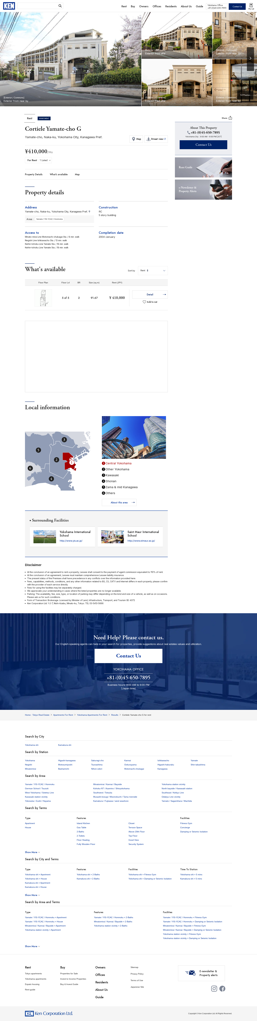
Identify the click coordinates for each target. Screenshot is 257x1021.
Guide (99, 997)
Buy (62, 967)
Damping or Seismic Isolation (194, 831)
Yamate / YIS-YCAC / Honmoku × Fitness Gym (185, 917)
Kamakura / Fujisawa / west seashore (110, 801)
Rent (28, 967)
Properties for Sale (69, 973)
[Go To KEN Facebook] (222, 990)
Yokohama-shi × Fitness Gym (142, 874)
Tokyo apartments (33, 973)
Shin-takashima (198, 764)
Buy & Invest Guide (69, 984)
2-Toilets (81, 836)
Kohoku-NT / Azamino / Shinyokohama (111, 788)
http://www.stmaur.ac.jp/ (141, 540)
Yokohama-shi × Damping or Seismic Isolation (150, 878)
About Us (101, 990)
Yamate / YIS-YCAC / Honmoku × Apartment (45, 917)
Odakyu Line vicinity (171, 797)
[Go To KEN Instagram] (214, 990)
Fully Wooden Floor (86, 844)
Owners (100, 967)
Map (77, 174)
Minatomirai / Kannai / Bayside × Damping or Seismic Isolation (192, 930)
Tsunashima (96, 764)
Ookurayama (130, 764)
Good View (133, 840)
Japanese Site (137, 987)
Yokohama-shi (31, 745)
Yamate (194, 760)
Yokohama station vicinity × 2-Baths (110, 926)
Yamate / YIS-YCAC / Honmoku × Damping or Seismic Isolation (192, 921)
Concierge (185, 827)
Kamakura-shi (64, 745)
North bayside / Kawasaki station (177, 788)
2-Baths (80, 831)
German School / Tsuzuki (36, 788)
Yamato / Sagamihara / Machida (177, 801)
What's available (59, 174)
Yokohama (30, 760)
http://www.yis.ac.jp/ (71, 540)
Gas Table (81, 827)
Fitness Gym (186, 823)
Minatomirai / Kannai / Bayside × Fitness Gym (184, 926)
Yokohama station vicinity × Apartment (43, 930)
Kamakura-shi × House (36, 887)
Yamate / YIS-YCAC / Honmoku (39, 784)
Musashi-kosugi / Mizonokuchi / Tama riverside (115, 797)
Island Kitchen (83, 823)
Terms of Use (137, 980)
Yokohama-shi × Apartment (37, 874)
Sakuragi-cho (97, 760)
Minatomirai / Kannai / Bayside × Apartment (45, 926)
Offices (100, 975)
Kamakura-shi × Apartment (37, 883)
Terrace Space (135, 827)
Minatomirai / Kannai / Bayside (107, 784)
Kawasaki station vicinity (36, 797)
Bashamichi (63, 769)
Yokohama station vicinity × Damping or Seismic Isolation (189, 938)
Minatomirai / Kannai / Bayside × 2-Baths (113, 921)
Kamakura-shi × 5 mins (191, 878)
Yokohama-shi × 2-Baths (88, 874)
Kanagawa (162, 769)
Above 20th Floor (136, 831)
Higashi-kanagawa (67, 760)
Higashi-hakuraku (166, 764)
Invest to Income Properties (73, 979)
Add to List (152, 301)
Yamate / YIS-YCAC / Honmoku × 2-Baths (113, 917)
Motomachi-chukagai (134, 769)
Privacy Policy (137, 974)
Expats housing (32, 984)
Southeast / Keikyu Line (173, 792)
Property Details (33, 174)
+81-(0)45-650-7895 (128, 677)
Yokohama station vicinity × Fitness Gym (182, 934)
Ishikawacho (163, 760)
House (28, 827)
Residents (101, 982)
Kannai (127, 760)
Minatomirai (30, 769)
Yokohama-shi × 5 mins (191, 874)
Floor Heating (83, 840)
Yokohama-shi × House (36, 878)
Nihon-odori (96, 769)
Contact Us (237, 6)
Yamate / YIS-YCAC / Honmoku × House (44, 921)
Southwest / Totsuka (102, 792)
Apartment (30, 823)
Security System (136, 844)
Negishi (28, 764)
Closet (131, 823)
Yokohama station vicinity (173, 784)
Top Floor (132, 836)
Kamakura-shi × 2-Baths (88, 878)
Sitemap (134, 967)
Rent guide (30, 989)
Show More (31, 852)
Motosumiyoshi (65, 764)
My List (251, 9)
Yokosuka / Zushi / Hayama (38, 801)
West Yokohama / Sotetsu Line (39, 792)
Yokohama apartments (35, 979)
